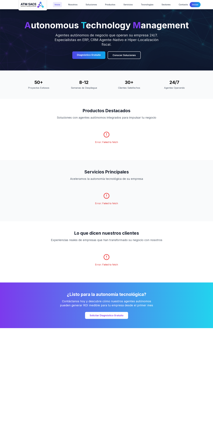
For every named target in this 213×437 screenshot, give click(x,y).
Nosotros (73, 4)
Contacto (183, 4)
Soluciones (91, 4)
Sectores (166, 4)
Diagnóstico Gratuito (89, 54)
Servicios (128, 4)
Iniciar (195, 4)
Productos (110, 4)
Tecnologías (147, 4)
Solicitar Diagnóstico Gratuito (106, 315)
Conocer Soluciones (124, 55)
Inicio (57, 4)
